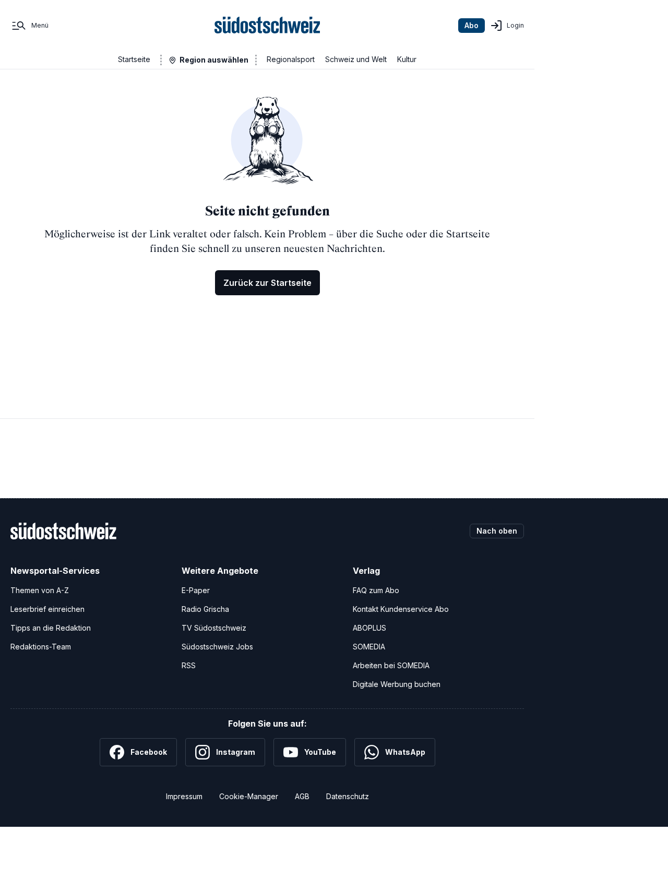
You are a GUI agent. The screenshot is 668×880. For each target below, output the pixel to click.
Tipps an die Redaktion (50, 627)
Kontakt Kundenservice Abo (401, 609)
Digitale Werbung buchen (396, 684)
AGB (302, 796)
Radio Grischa (205, 609)
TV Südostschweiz (214, 627)
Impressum (184, 796)
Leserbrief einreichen (47, 609)
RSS (189, 665)
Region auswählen (214, 59)
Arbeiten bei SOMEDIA (391, 665)
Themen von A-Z (39, 590)
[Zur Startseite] (267, 25)
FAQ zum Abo (376, 590)
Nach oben (496, 530)
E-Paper (196, 590)
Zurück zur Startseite (267, 283)
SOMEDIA (369, 646)
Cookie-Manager (248, 796)
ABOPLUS (369, 627)
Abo (471, 25)
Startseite (134, 59)
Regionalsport (291, 59)
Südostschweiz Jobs (217, 646)
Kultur (406, 59)
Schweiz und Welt (356, 59)
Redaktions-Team (40, 646)
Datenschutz (347, 796)
